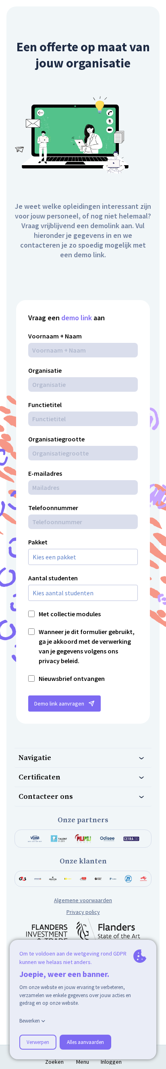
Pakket (38, 542)
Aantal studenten (53, 578)
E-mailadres (45, 473)
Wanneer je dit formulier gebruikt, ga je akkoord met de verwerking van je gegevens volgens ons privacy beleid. (87, 646)
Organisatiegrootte (56, 439)
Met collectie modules (70, 614)
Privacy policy (83, 912)
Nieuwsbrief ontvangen (72, 678)
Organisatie (45, 370)
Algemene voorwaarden (83, 900)
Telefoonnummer (53, 508)
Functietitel (45, 405)
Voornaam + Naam (55, 336)
